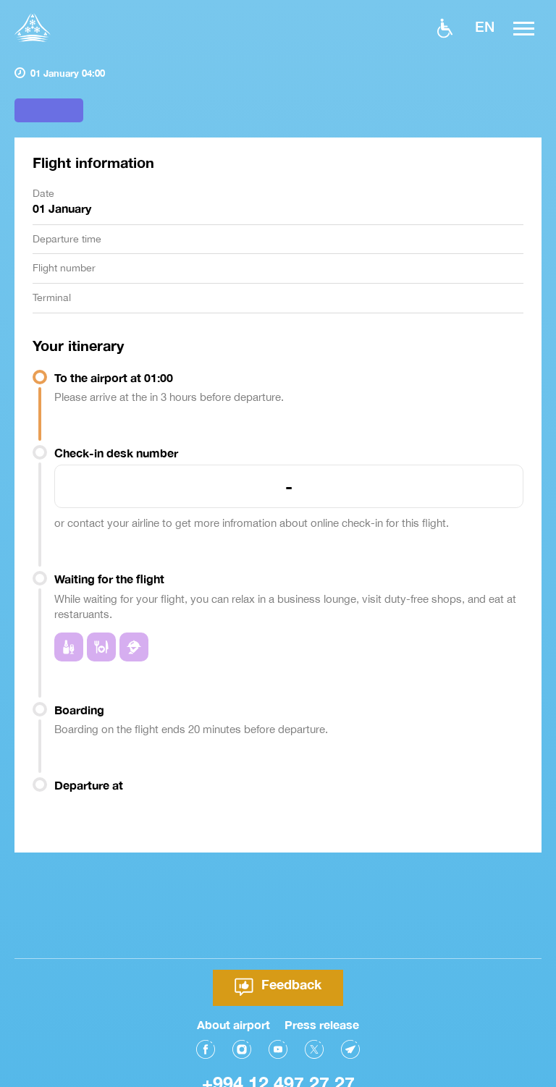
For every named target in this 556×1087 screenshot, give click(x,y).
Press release (322, 1024)
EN (484, 26)
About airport (233, 1024)
